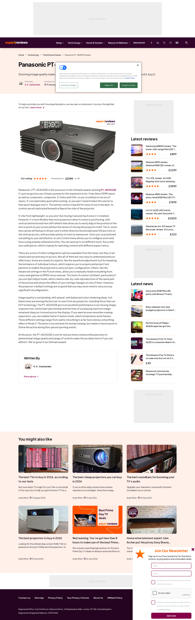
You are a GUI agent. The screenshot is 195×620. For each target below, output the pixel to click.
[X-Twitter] (164, 43)
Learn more (36, 107)
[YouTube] (177, 43)
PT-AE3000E (108, 189)
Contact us (24, 597)
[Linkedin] (158, 43)
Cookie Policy (129, 78)
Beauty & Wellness (118, 42)
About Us (98, 597)
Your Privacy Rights (69, 85)
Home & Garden (94, 42)
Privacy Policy (55, 597)
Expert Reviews (14, 42)
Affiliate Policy (114, 597)
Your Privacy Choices (78, 597)
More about (30, 376)
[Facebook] (151, 43)
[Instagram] (170, 43)
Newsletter (139, 42)
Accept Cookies (128, 85)
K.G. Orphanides (32, 84)
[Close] (138, 65)
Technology (74, 42)
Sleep (59, 42)
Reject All (109, 85)
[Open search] (186, 43)
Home (21, 55)
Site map (39, 597)
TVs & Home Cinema (52, 55)
